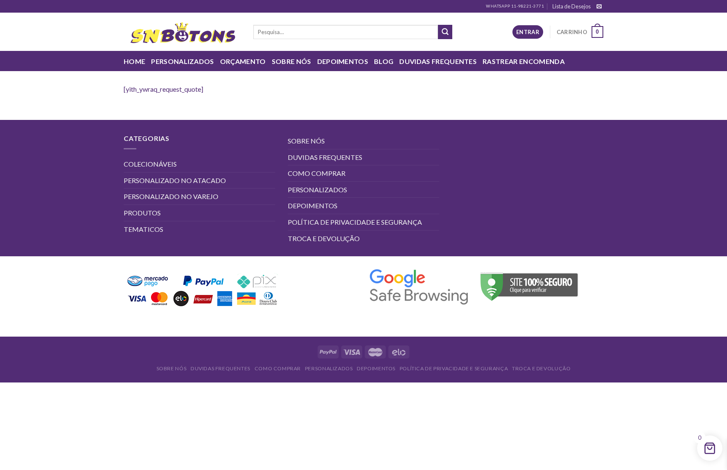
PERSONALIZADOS (182, 61)
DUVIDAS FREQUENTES (438, 61)
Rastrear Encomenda (524, 61)
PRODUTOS (142, 213)
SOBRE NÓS (291, 61)
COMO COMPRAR (316, 173)
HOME (134, 61)
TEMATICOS (143, 229)
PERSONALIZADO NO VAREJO (171, 196)
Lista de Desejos (571, 6)
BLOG (383, 61)
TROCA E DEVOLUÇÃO (324, 238)
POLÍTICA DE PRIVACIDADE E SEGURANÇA (355, 222)
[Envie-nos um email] (599, 7)
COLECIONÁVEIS (150, 164)
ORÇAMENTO (243, 61)
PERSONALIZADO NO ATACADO (175, 180)
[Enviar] (445, 32)
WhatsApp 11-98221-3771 (515, 6)
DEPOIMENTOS (343, 61)
